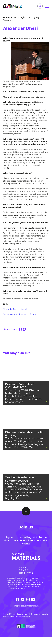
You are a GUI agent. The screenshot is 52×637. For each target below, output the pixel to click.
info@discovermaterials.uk (26, 606)
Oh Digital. (26, 616)
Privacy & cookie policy (40, 614)
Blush (13, 616)
